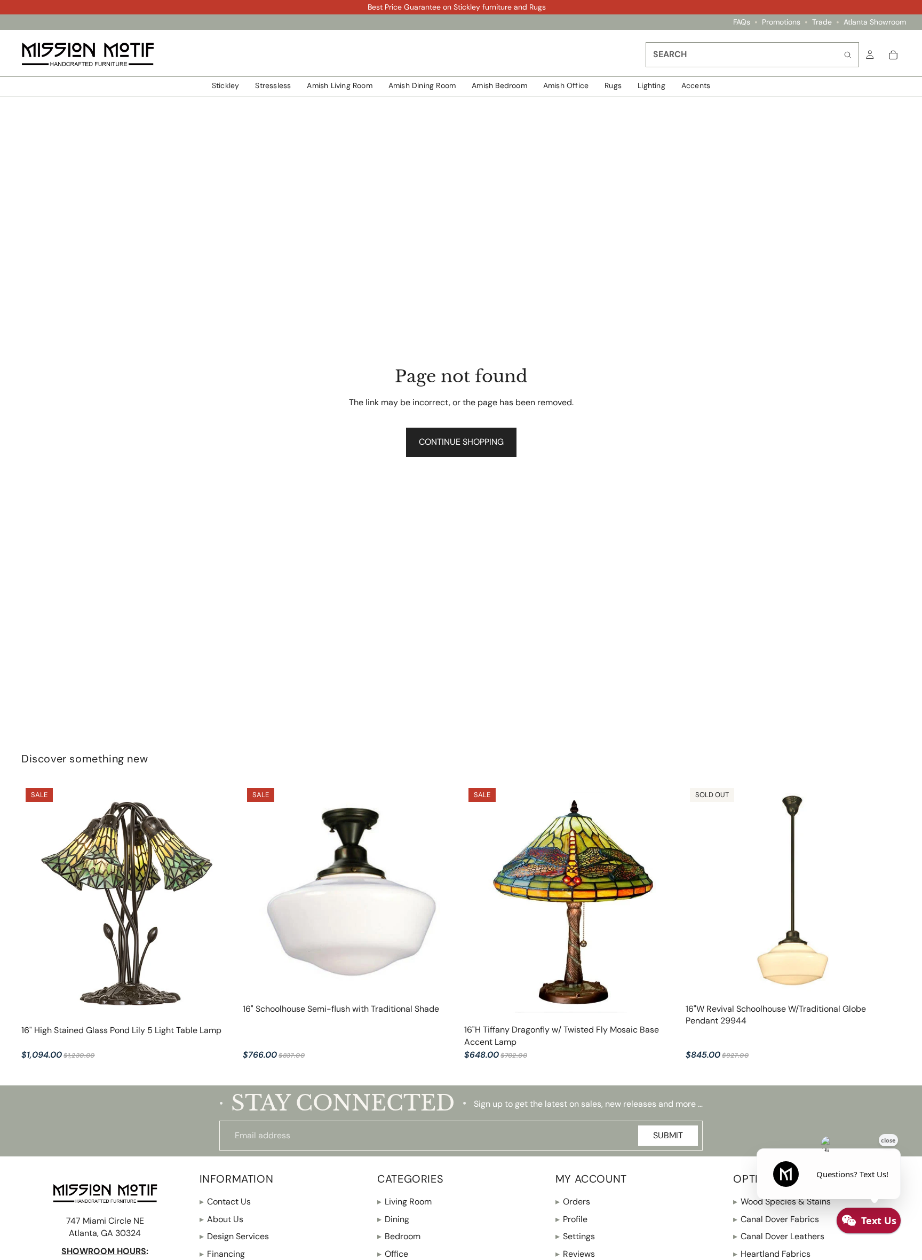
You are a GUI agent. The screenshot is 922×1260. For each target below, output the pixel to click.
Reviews (575, 1253)
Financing (222, 1253)
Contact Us (225, 1202)
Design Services (234, 1236)
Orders (572, 1202)
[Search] (848, 54)
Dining (393, 1219)
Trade (822, 22)
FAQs (741, 22)
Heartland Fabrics (771, 1253)
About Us (221, 1219)
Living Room (404, 1202)
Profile (571, 1219)
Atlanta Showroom (875, 22)
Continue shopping (461, 441)
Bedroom (398, 1236)
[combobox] (752, 54)
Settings (575, 1236)
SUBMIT (668, 1135)
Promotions (781, 22)
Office (392, 1253)
